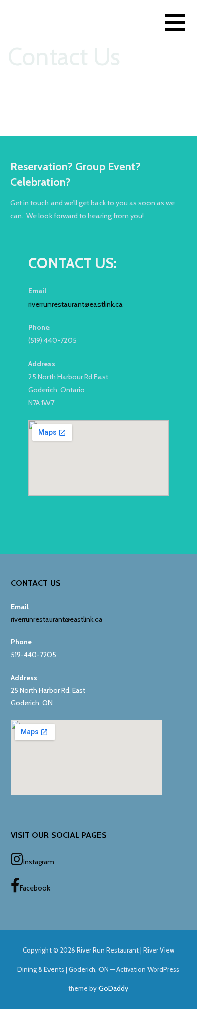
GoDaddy (113, 988)
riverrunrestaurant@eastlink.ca (75, 304)
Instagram (38, 861)
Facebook (35, 888)
